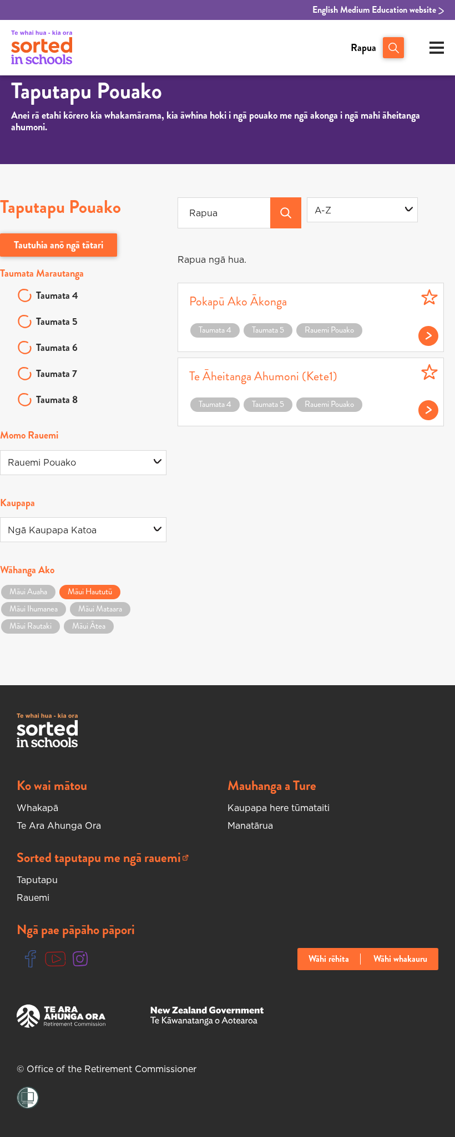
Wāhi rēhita (329, 959)
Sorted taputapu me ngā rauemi (99, 858)
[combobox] (362, 209)
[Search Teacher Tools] (285, 212)
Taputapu (37, 880)
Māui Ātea (88, 626)
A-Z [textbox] (323, 210)
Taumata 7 (56, 373)
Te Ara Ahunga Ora (59, 825)
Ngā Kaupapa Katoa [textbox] (52, 530)
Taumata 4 (57, 295)
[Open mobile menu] (436, 48)
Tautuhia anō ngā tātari (58, 245)
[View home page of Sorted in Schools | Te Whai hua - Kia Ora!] (41, 47)
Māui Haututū (90, 591)
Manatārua (250, 825)
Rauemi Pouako (329, 330)
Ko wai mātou (52, 785)
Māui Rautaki (30, 626)
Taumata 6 (57, 347)
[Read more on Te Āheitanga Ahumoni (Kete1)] (422, 407)
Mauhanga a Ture (272, 785)
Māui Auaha (28, 591)
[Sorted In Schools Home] (47, 730)
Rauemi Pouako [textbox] (42, 462)
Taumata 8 (57, 399)
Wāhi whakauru (400, 959)
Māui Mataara (100, 609)
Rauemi (33, 897)
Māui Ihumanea (33, 609)
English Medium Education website (375, 10)
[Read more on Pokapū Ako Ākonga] (422, 333)
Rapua (363, 47)
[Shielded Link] (28, 1098)
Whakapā (37, 808)
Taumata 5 (57, 321)
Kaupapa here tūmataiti (279, 808)
